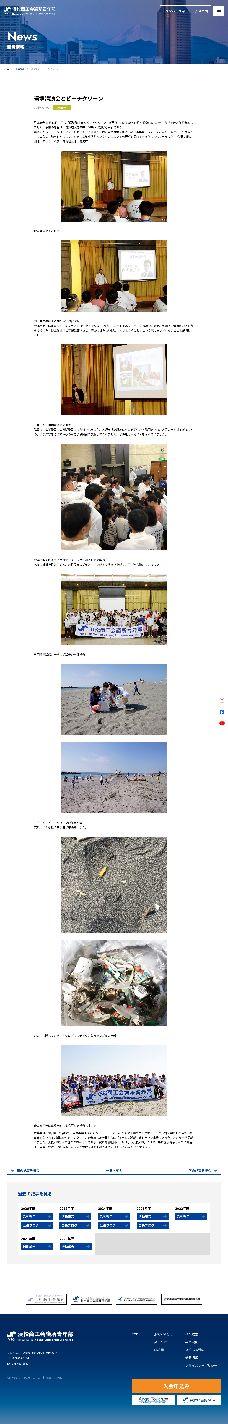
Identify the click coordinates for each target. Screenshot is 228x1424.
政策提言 (191, 1334)
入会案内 (201, 11)
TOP (135, 1334)
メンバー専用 (175, 11)
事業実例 (191, 1342)
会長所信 (160, 1342)
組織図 (163, 1349)
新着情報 (20, 68)
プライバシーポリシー (201, 1365)
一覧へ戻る (114, 1170)
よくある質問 (194, 1349)
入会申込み (176, 1386)
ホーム (6, 68)
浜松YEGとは (163, 1334)
